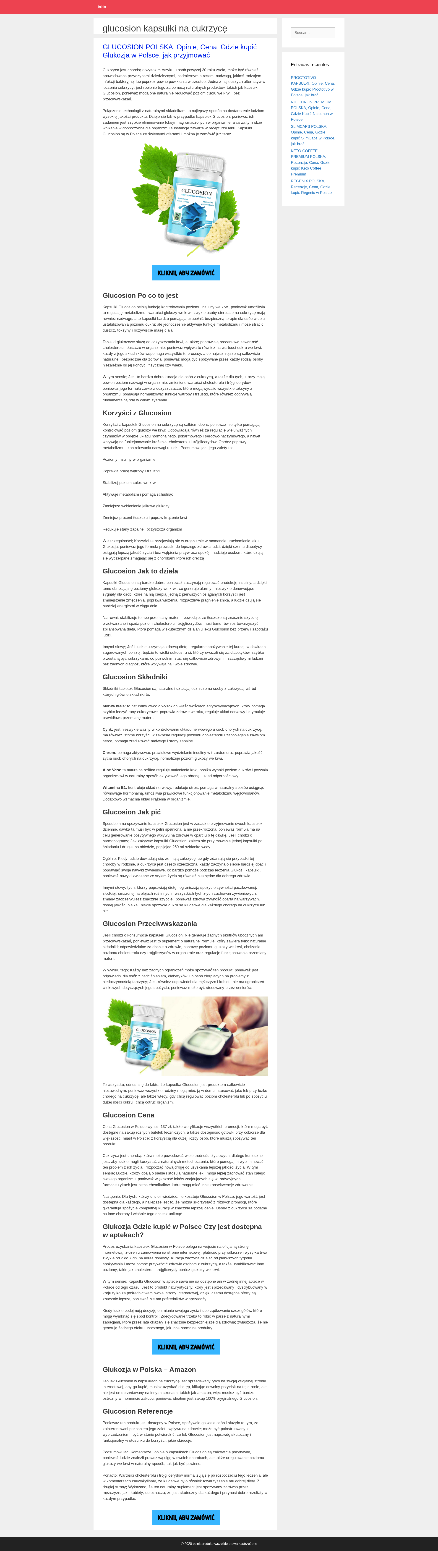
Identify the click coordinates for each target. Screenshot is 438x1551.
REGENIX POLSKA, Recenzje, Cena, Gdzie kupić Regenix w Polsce (311, 187)
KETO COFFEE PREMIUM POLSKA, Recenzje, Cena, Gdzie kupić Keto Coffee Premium (310, 162)
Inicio (102, 7)
